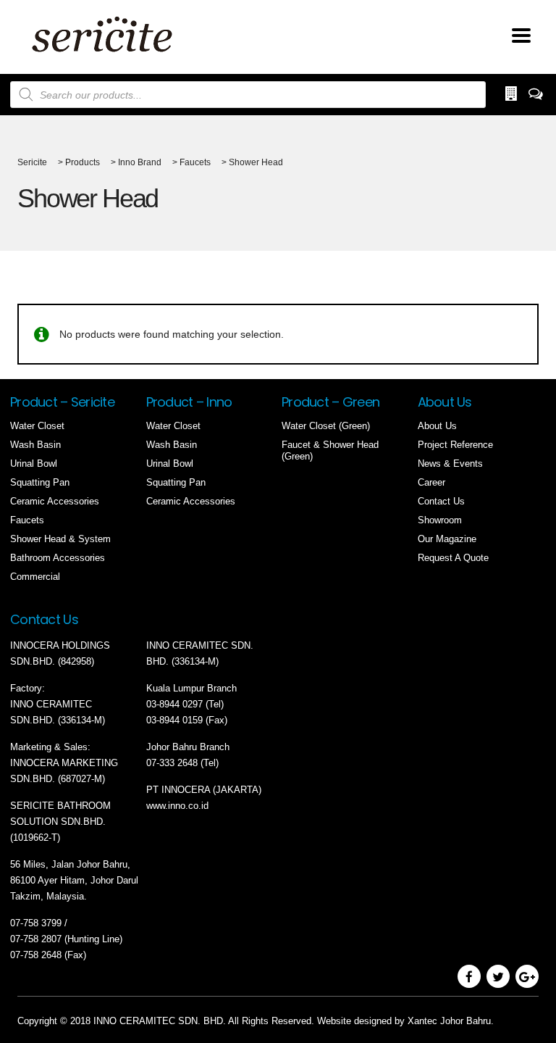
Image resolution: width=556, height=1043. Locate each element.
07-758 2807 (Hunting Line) (66, 939)
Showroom (440, 520)
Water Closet (37, 425)
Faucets (27, 520)
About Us (437, 425)
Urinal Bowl (33, 463)
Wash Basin (35, 444)
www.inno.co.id (177, 805)
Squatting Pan (40, 482)
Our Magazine (447, 538)
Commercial (35, 576)
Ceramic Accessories (54, 501)
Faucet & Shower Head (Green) (330, 450)
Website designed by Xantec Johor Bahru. (405, 1020)
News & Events (450, 463)
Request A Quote (453, 557)
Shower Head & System (60, 538)
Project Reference (455, 444)
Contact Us (441, 501)
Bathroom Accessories (57, 557)
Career (431, 482)
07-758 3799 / (40, 923)
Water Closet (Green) (326, 425)
